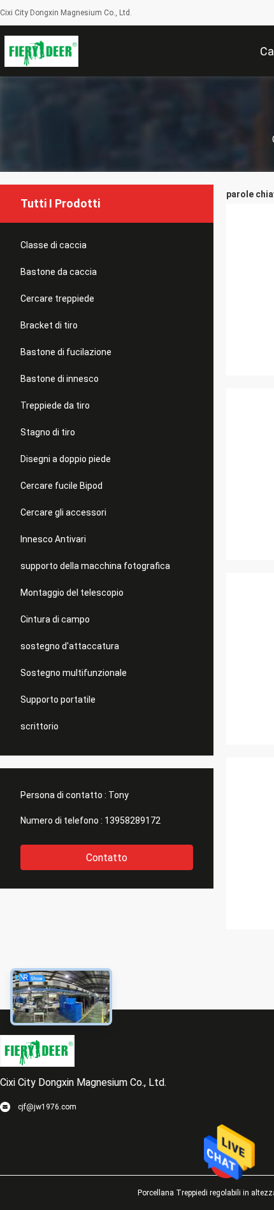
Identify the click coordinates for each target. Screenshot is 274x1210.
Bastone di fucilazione (66, 352)
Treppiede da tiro (55, 405)
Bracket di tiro (49, 325)
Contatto (106, 858)
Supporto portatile (58, 699)
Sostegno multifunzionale (73, 673)
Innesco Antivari (53, 539)
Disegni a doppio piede (65, 459)
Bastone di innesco (59, 379)
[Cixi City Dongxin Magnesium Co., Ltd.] (41, 51)
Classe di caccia (53, 245)
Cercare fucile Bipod (61, 486)
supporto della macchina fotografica (95, 566)
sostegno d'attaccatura (69, 646)
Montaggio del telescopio (72, 592)
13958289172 (133, 820)
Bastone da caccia (58, 272)
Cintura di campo (55, 619)
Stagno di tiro (47, 432)
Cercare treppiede (57, 298)
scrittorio (39, 726)
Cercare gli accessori (63, 512)
